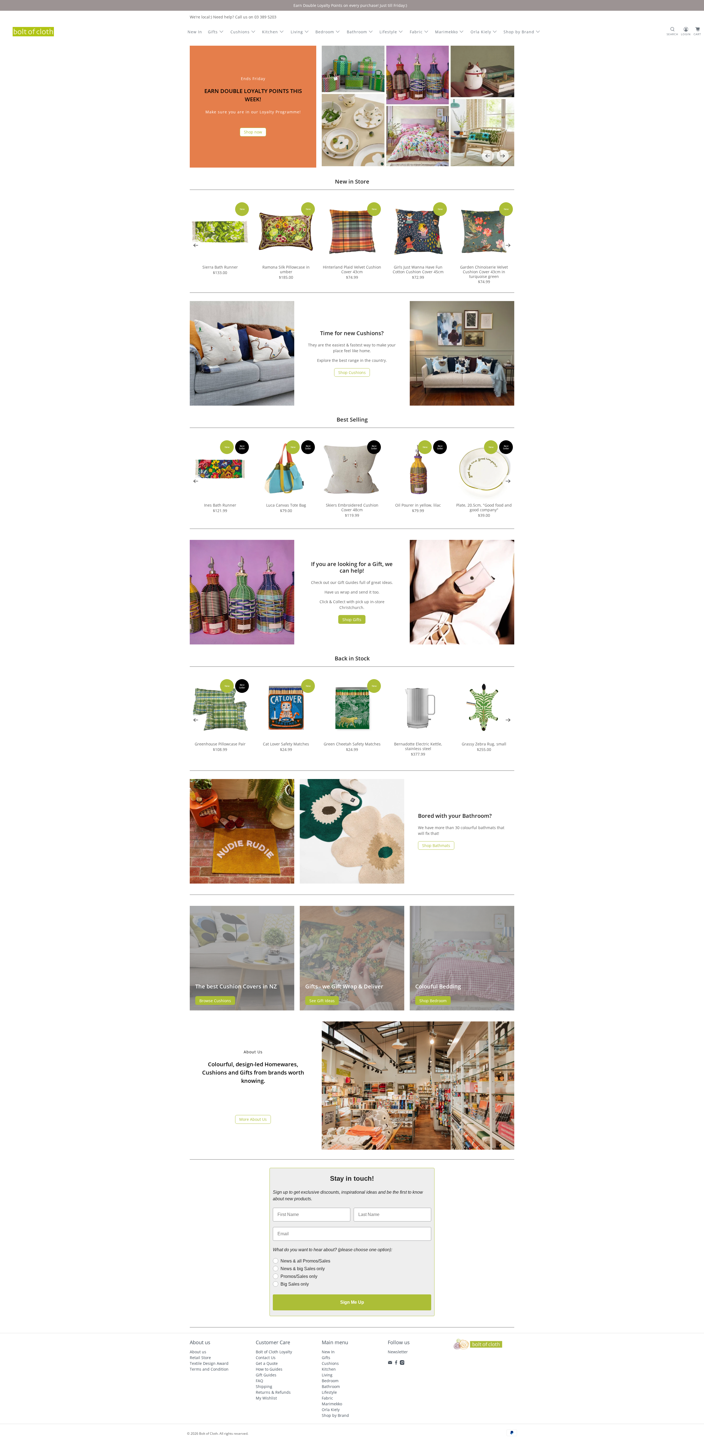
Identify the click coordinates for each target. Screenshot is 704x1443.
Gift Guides (266, 1375)
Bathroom (357, 31)
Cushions (240, 31)
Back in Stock (352, 658)
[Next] (503, 156)
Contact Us (266, 1357)
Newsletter (398, 1351)
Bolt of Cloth (208, 1433)
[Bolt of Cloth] (33, 31)
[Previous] (488, 156)
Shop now (253, 132)
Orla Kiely (481, 31)
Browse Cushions (215, 1000)
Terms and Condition (209, 1369)
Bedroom (324, 31)
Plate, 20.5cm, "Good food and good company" (484, 507)
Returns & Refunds (273, 1392)
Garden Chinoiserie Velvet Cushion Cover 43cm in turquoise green (484, 271)
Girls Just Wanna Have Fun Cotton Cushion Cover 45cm (418, 269)
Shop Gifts (351, 619)
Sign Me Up (352, 1302)
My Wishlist (266, 1398)
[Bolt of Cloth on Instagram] (402, 1363)
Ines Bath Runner (220, 505)
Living (297, 31)
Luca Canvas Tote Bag (286, 505)
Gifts (213, 31)
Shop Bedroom (433, 1000)
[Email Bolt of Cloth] (390, 1363)
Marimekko (446, 31)
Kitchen (270, 31)
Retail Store (200, 1357)
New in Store (352, 181)
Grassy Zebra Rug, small (484, 744)
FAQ (259, 1380)
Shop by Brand (519, 31)
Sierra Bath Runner (220, 267)
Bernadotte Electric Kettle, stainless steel (418, 746)
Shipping (264, 1386)
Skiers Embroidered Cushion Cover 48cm (352, 507)
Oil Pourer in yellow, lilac (418, 505)
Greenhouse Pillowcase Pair (220, 744)
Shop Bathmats (436, 845)
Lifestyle (388, 31)
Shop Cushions (352, 372)
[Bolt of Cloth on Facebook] (396, 1363)
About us (198, 1351)
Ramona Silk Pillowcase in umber (286, 269)
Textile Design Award (209, 1363)
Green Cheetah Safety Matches (352, 744)
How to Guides (269, 1369)
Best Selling (352, 419)
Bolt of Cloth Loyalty (274, 1351)
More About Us (253, 1119)
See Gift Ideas (322, 1000)
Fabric (416, 31)
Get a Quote (267, 1363)
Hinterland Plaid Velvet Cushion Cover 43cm (352, 269)
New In (195, 31)
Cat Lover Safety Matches (286, 744)
